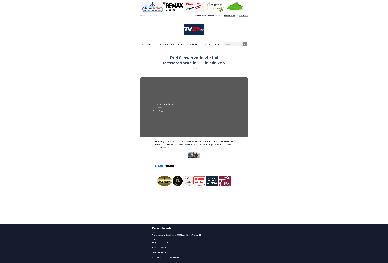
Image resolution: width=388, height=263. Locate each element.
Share (160, 166)
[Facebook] (144, 15)
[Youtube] (141, 15)
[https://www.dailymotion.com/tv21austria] (147, 15)
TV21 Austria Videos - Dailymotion (165, 257)
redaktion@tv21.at (229, 16)
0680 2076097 (243, 16)
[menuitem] (143, 44)
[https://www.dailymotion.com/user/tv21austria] (156, 15)
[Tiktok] (150, 15)
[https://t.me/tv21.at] (153, 15)
